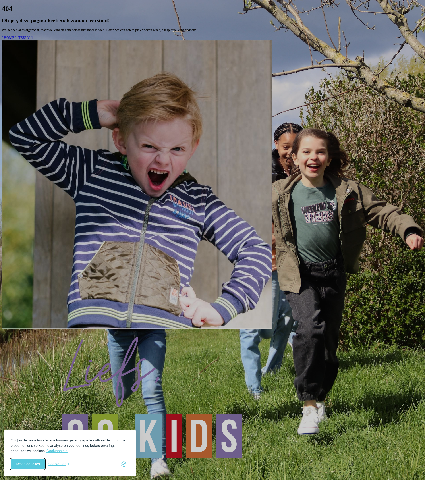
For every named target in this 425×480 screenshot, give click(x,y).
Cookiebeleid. (57, 450)
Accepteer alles (27, 464)
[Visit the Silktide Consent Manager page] (124, 464)
